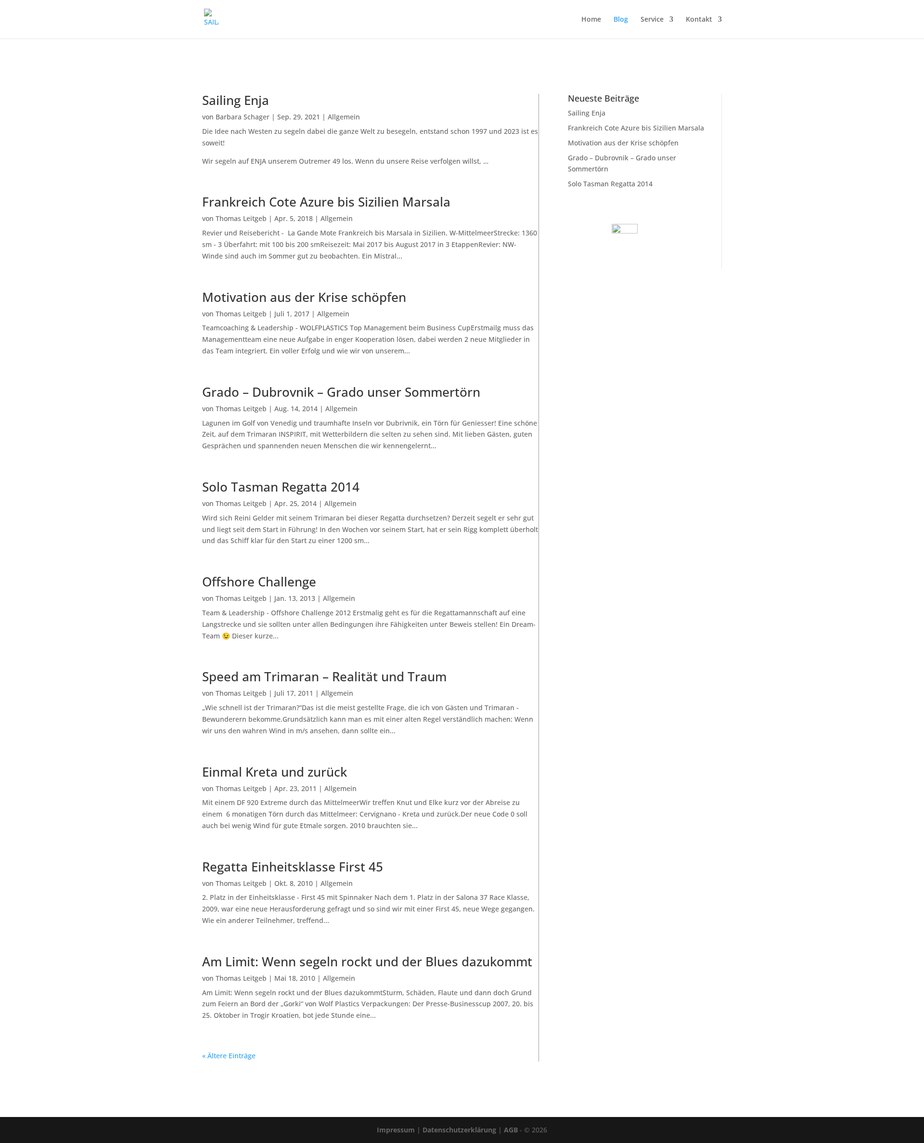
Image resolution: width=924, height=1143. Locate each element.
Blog (621, 20)
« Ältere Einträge (229, 1055)
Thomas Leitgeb (241, 218)
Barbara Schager (243, 116)
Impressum (396, 1129)
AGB (511, 1129)
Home (591, 20)
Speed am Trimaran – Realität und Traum (324, 676)
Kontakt (699, 20)
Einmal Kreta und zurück (274, 771)
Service (652, 20)
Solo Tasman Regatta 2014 (280, 486)
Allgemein (344, 116)
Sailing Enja (235, 100)
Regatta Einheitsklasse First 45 (292, 866)
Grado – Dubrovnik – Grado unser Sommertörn (341, 392)
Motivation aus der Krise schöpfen (304, 297)
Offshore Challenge (259, 581)
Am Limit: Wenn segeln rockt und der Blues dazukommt (367, 961)
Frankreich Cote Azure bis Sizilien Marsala (326, 201)
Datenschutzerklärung (459, 1129)
